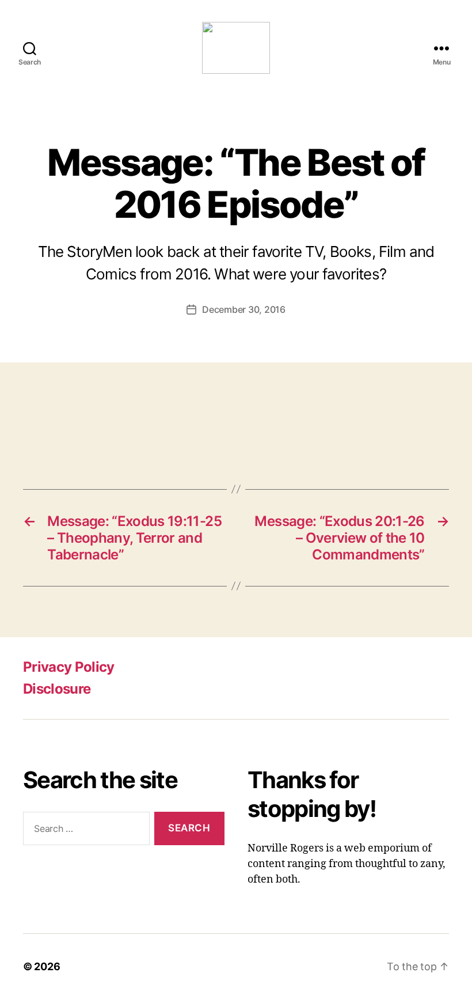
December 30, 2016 (243, 309)
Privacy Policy (69, 667)
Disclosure (56, 688)
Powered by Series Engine (429, 431)
